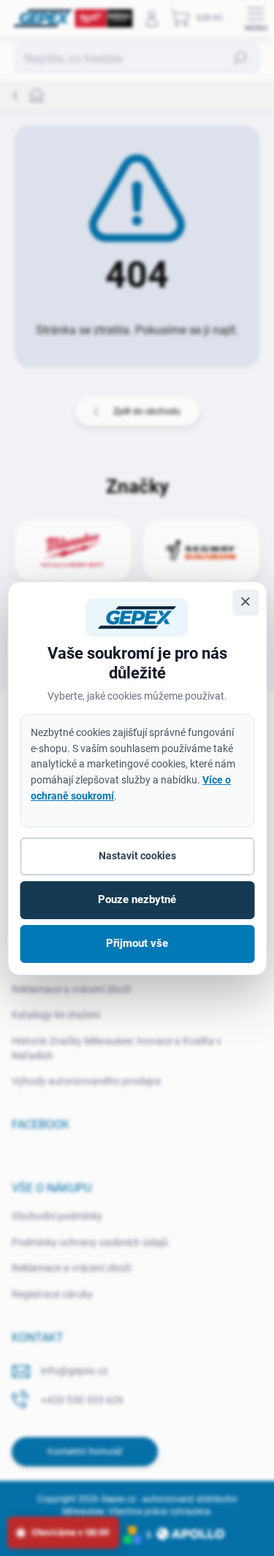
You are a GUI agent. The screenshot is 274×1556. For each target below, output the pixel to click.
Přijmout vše (137, 943)
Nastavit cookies (137, 856)
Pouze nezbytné (137, 899)
